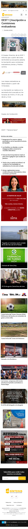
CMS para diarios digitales (14, 525)
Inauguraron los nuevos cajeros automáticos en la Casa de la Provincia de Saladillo (14, 141)
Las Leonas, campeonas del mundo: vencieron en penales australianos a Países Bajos (12, 382)
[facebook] (23, 10)
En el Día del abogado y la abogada (12, 405)
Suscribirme (22, 478)
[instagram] (26, 10)
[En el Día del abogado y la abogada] (14, 396)
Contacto (19, 505)
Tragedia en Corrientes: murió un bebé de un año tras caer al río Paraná (14, 244)
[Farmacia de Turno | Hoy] (14, 256)
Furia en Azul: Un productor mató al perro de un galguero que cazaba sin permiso (14, 156)
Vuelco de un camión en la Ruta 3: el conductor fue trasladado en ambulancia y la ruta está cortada (14, 164)
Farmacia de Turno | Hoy (9, 265)
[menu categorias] (26, 14)
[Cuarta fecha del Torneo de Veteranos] (14, 329)
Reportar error (10, 505)
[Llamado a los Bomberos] (14, 350)
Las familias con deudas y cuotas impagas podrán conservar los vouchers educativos (13, 148)
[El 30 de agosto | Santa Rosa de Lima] (14, 276)
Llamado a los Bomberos (9, 359)
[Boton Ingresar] (21, 14)
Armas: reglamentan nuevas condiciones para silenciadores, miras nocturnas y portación (14, 172)
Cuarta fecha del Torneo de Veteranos (12, 338)
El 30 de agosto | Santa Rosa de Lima (13, 286)
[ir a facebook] (11, 496)
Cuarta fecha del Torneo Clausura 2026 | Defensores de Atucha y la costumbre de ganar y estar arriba (13, 316)
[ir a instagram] (16, 496)
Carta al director (18, 502)
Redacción (8, 502)
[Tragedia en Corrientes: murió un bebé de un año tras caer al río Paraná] (14, 233)
